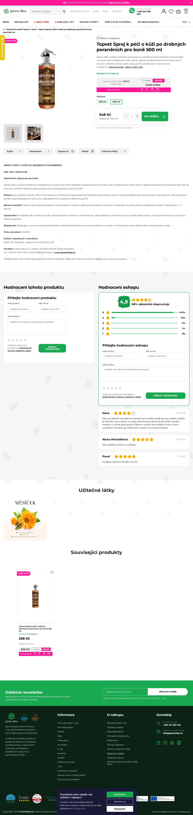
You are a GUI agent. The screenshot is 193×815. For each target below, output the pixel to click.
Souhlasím (120, 794)
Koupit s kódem (153, 85)
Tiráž (59, 766)
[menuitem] (7, 22)
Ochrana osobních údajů (118, 749)
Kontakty (117, 11)
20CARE (158, 80)
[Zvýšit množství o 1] (137, 116)
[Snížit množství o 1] (126, 116)
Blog (105, 11)
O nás (96, 11)
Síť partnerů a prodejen (68, 779)
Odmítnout (120, 801)
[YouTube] (179, 743)
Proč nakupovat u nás (67, 723)
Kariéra (60, 758)
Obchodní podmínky (117, 723)
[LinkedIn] (172, 743)
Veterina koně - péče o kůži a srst (126, 67)
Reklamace (112, 740)
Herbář (60, 731)
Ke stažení (62, 744)
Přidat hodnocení (52, 348)
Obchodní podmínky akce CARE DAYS (122, 763)
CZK (186, 13)
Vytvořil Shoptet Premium (164, 811)
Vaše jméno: (14, 303)
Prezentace (62, 740)
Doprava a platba (79, 11)
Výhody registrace (115, 744)
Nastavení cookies (115, 753)
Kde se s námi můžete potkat (71, 775)
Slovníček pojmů (65, 727)
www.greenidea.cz (65, 252)
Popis (10, 151)
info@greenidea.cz (173, 733)
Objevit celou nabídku (119, 2)
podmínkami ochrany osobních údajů (121, 397)
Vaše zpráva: (14, 316)
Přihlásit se (168, 691)
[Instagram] (165, 743)
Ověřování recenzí (115, 758)
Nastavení (119, 809)
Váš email (43, 303)
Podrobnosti (79, 808)
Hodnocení (36, 151)
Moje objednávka (115, 731)
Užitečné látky (110, 151)
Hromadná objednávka (118, 736)
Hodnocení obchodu (67, 771)
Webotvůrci (184, 811)
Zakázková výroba (66, 762)
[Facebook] (158, 743)
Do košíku (151, 116)
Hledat (64, 11)
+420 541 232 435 (144, 12)
